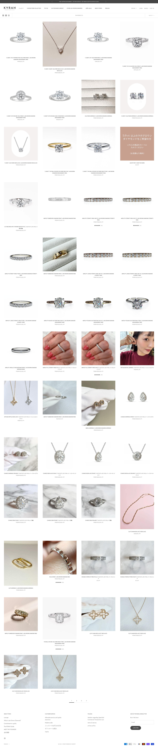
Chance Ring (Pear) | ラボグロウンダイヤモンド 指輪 (59, 520)
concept (6, 717)
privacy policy (91, 726)
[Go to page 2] (86, 701)
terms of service (92, 723)
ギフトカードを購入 (51, 729)
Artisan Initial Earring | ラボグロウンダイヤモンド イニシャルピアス (137, 367)
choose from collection (34, 8)
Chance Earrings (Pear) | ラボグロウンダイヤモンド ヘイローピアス (137, 416)
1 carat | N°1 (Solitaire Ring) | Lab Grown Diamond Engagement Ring (98, 58)
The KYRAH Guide (9, 726)
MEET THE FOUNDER (10, 729)
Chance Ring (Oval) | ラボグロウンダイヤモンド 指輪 (20, 520)
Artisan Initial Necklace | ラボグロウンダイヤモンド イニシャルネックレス (21, 417)
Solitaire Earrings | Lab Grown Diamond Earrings (98, 116)
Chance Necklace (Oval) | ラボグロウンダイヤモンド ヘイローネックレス (59, 474)
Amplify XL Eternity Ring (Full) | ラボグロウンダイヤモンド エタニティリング (59, 368)
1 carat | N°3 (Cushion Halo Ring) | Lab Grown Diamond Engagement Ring (137, 67)
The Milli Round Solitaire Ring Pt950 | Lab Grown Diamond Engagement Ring (59, 642)
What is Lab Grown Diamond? (12, 720)
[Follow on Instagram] (5, 738)
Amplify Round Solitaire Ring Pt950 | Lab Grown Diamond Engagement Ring (137, 321)
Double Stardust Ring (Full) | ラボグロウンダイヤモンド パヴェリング (98, 577)
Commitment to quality (10, 723)
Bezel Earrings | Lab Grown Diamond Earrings (98, 428)
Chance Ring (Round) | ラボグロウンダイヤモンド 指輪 (98, 520)
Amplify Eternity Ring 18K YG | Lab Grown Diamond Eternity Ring (137, 219)
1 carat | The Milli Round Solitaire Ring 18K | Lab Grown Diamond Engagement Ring (60, 172)
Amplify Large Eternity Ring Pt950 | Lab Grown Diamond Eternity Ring (21, 321)
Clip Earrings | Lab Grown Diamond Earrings (21, 588)
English (133, 8)
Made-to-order (49, 723)
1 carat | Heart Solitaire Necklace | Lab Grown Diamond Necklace (59, 69)
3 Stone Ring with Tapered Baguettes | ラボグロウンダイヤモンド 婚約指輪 (21, 227)
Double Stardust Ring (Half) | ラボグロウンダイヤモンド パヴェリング (137, 577)
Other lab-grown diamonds (74, 8)
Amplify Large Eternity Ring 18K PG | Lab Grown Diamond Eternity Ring (98, 274)
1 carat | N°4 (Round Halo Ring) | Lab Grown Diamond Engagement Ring (21, 116)
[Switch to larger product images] (3, 15)
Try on (46, 8)
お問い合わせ (89, 8)
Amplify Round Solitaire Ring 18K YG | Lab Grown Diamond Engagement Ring (98, 321)
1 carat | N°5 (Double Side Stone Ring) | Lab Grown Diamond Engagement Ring (60, 116)
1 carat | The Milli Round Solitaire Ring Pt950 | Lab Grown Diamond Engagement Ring (98, 172)
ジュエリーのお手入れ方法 (53, 726)
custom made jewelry (57, 8)
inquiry (47, 732)
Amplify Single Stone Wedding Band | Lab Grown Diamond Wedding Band (21, 368)
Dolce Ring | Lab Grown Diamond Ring (59, 576)
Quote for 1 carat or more (137, 163)
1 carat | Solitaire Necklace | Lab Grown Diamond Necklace (20, 163)
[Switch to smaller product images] (6, 15)
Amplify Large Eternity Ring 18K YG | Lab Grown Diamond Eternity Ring (137, 274)
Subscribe (136, 728)
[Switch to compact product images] (9, 15)
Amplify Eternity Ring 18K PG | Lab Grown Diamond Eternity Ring (98, 219)
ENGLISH (107, 8)
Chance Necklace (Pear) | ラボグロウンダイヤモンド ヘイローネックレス (98, 474)
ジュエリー (21, 8)
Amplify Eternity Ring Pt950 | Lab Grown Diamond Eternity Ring (21, 274)
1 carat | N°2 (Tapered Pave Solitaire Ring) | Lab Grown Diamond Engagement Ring (20, 58)
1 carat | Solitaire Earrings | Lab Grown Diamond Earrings (137, 116)
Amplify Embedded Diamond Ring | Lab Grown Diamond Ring (60, 218)
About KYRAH (98, 8)
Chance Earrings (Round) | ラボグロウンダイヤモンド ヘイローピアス (21, 473)
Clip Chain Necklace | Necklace (137, 531)
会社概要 (6, 732)
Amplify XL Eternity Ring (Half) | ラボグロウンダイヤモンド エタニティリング (98, 368)
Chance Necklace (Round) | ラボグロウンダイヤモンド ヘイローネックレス (137, 474)
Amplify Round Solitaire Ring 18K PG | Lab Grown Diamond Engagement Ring (59, 321)
